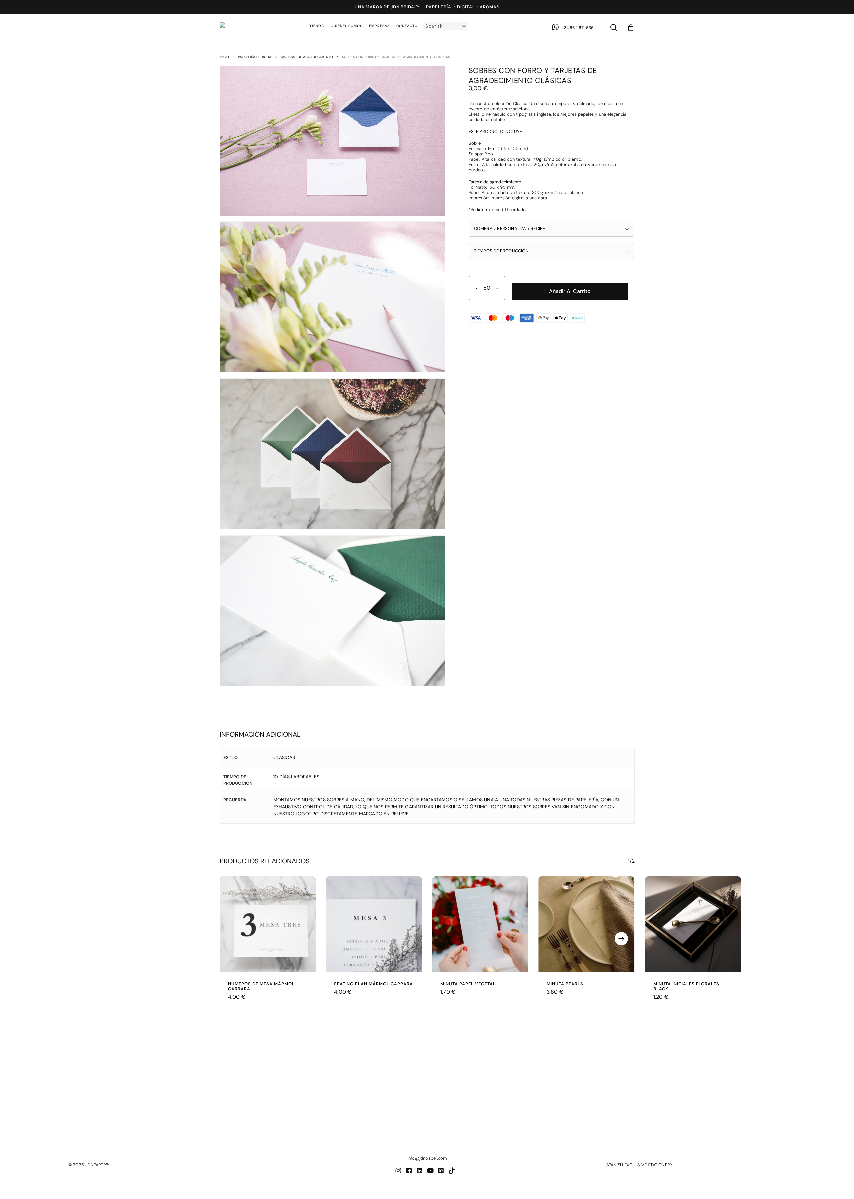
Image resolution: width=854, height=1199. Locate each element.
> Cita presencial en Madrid (97, 1105)
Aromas (489, 6)
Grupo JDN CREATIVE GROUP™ (275, 1110)
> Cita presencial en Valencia (97, 1110)
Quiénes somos (259, 1105)
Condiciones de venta (442, 1105)
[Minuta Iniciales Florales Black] (693, 924)
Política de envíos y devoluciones (454, 1110)
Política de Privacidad (442, 1116)
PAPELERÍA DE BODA (254, 57)
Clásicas (284, 757)
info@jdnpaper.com (427, 1158)
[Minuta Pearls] (586, 924)
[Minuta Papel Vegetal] (480, 924)
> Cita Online (81, 1116)
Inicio (224, 57)
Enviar (608, 1142)
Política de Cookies (439, 1121)
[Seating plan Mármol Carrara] (374, 924)
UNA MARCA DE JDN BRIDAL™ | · (406, 6)
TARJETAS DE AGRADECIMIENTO (306, 57)
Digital (466, 6)
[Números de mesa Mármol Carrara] (268, 924)
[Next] (621, 938)
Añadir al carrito (570, 291)
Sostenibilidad (258, 1116)
